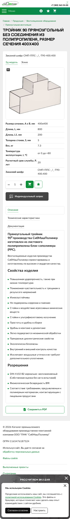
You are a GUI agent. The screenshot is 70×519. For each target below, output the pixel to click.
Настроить (39, 510)
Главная (6, 21)
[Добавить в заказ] (30, 184)
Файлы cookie (10, 458)
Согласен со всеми (18, 510)
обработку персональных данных (21, 452)
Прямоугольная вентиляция (18, 25)
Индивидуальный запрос (29, 196)
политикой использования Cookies (23, 497)
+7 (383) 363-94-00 (59, 5)
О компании (9, 473)
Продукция (18, 21)
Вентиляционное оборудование (41, 21)
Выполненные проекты (15, 467)
